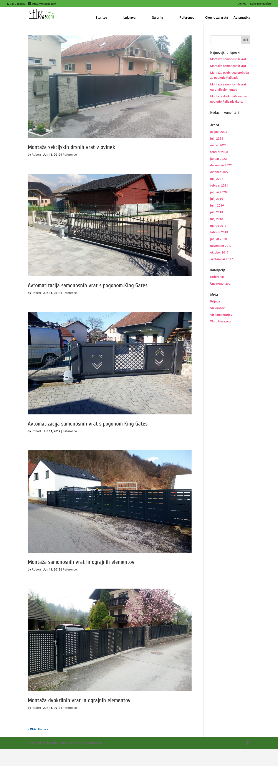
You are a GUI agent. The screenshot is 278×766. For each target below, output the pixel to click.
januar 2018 (218, 239)
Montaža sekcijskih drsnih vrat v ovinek (71, 147)
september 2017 (221, 259)
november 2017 (221, 245)
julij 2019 (216, 198)
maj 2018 (216, 219)
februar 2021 (219, 185)
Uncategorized (220, 283)
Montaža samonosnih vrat (228, 59)
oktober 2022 (219, 172)
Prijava (215, 301)
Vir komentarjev (221, 315)
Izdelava (129, 18)
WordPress (94, 742)
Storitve (101, 18)
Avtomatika (241, 18)
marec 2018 (218, 225)
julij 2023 (216, 138)
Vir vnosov (217, 308)
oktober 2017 (219, 252)
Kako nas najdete (260, 3)
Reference (186, 18)
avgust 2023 (218, 132)
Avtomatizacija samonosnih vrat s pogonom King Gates (87, 285)
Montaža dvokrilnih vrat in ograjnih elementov (79, 700)
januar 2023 (218, 158)
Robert (36, 154)
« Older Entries (38, 729)
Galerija (157, 18)
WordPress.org (220, 321)
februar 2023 (219, 152)
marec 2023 (218, 145)
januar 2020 (218, 192)
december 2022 (221, 165)
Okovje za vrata (216, 18)
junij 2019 (217, 205)
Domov (242, 3)
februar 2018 (219, 232)
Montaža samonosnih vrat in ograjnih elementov (81, 562)
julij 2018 (216, 212)
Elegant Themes (56, 742)
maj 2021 (216, 178)
